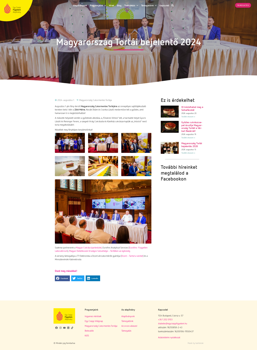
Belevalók (89, 330)
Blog (119, 5)
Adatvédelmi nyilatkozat (169, 337)
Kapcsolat (164, 5)
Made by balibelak (195, 343)
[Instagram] (60, 327)
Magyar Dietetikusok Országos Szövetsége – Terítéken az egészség (99, 250)
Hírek (111, 5)
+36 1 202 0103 (165, 319)
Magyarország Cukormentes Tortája (95, 100)
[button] (173, 5)
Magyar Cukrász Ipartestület (89, 247)
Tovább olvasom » (188, 116)
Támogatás (126, 330)
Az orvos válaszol (129, 325)
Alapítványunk (80, 5)
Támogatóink (147, 5)
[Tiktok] (72, 327)
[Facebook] (56, 327)
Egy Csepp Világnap (94, 321)
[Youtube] (64, 327)
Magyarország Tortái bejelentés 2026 (191, 145)
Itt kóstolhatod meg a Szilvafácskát (192, 108)
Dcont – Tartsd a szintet (132, 255)
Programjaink (96, 5)
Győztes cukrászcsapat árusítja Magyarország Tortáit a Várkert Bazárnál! (191, 126)
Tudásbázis (129, 5)
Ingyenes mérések (93, 316)
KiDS (87, 335)
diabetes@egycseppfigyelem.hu (172, 323)
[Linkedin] (68, 327)
